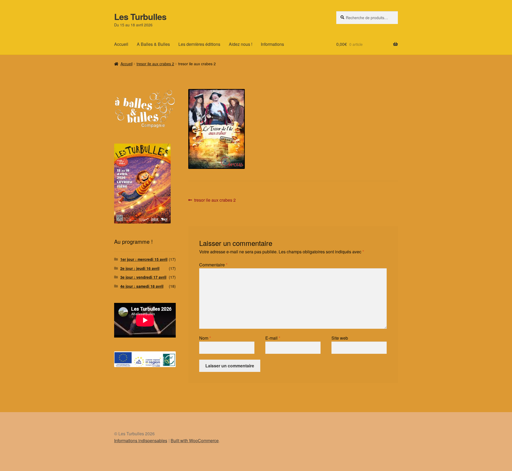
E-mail (272, 338)
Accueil (121, 44)
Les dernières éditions (199, 44)
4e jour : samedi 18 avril (141, 286)
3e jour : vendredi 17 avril (143, 277)
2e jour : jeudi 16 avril (139, 268)
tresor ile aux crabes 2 (155, 63)
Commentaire (213, 265)
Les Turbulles (140, 16)
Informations (272, 44)
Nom (205, 338)
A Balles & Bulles (153, 44)
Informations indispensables (140, 440)
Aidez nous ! (240, 44)
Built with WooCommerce (195, 440)
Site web (339, 338)
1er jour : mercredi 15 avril (143, 259)
